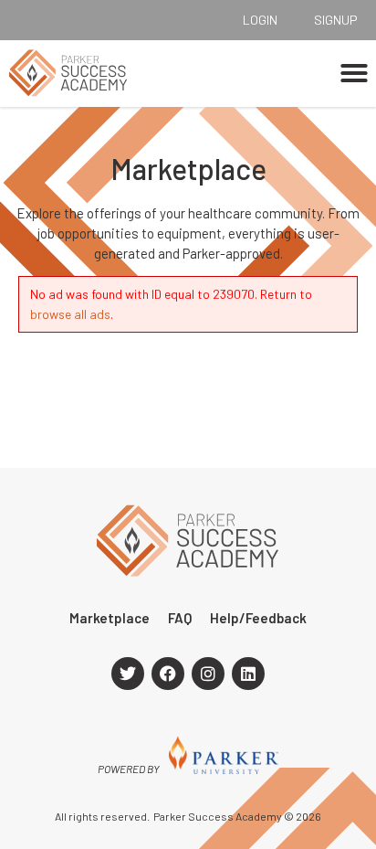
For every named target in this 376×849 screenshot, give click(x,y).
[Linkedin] (248, 673)
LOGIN (260, 19)
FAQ (180, 618)
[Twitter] (127, 673)
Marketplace (109, 618)
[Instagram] (208, 673)
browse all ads (70, 314)
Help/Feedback (258, 618)
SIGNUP (336, 19)
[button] (354, 73)
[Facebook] (167, 673)
